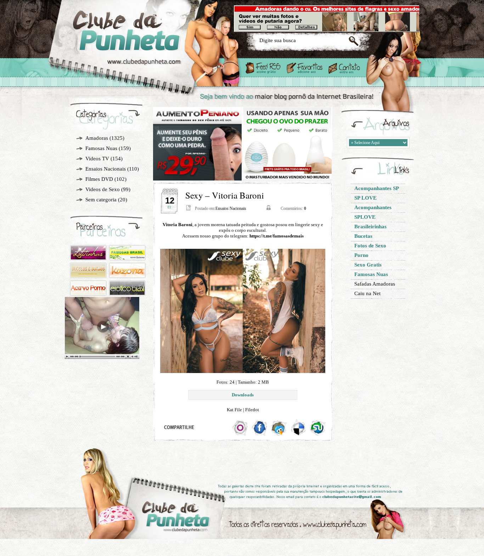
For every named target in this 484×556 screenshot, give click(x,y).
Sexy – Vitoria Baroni (224, 195)
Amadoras (96, 138)
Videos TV (97, 158)
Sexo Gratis (149, 43)
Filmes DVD (99, 179)
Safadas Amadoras (374, 284)
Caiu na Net (367, 293)
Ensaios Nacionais (105, 169)
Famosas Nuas (101, 148)
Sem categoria (101, 199)
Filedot (252, 409)
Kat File (234, 409)
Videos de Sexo (102, 189)
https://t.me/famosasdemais (276, 236)
